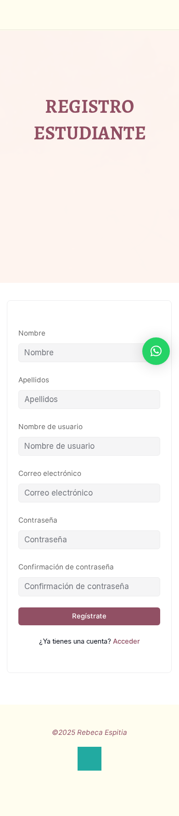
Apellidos (33, 379)
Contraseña (37, 520)
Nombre (31, 333)
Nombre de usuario (50, 426)
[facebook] (71, 780)
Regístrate (90, 616)
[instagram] (89, 780)
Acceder (126, 641)
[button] (156, 351)
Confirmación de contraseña (66, 567)
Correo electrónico (49, 473)
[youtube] (107, 780)
